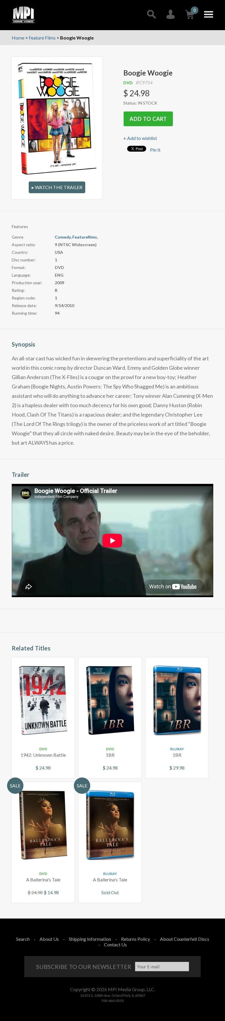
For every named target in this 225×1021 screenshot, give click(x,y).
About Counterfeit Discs (184, 939)
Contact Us (115, 944)
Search (23, 939)
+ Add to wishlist (140, 138)
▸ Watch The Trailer (57, 187)
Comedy (63, 236)
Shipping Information (90, 939)
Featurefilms (84, 236)
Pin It (155, 150)
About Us (49, 939)
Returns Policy (135, 939)
